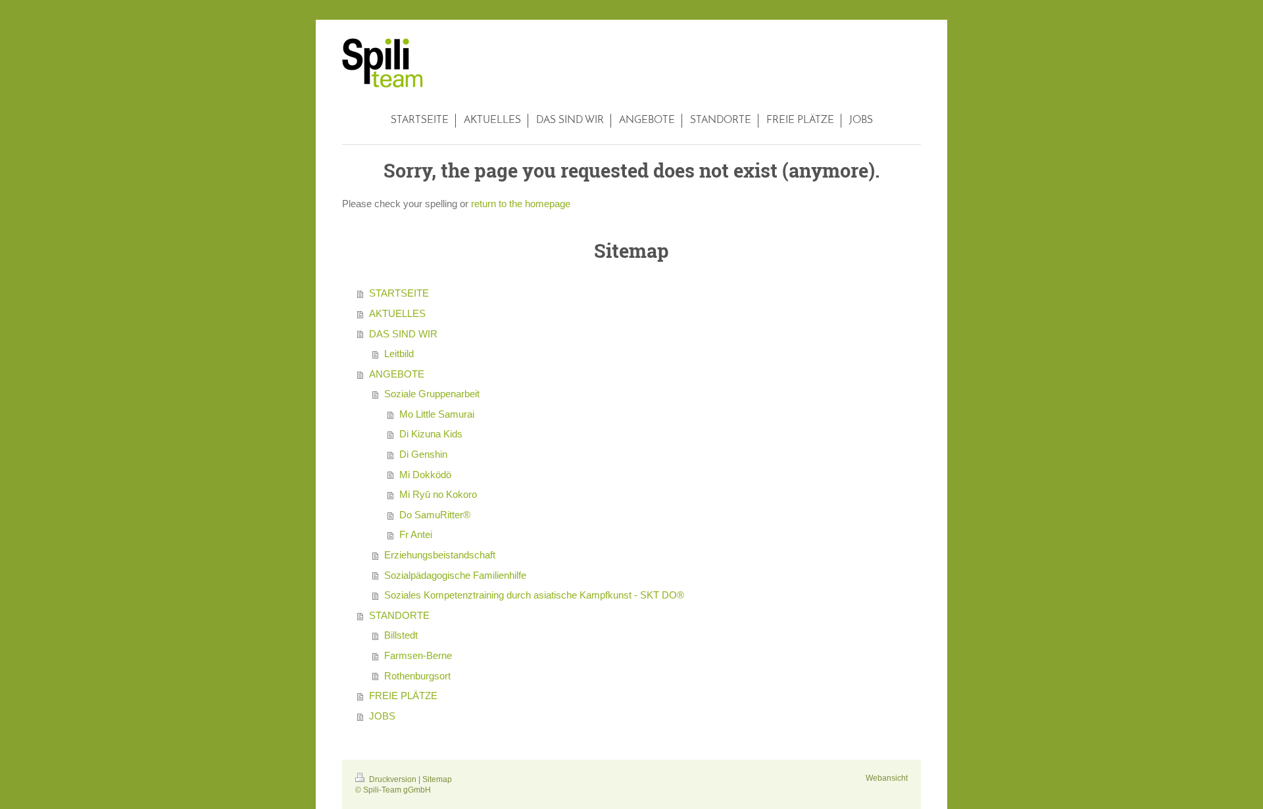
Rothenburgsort (417, 675)
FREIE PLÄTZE (403, 695)
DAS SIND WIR (403, 333)
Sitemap (437, 779)
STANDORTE (399, 615)
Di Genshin (423, 454)
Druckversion (392, 779)
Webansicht (887, 777)
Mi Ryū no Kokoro (438, 494)
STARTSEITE (399, 293)
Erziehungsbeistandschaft (439, 554)
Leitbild (399, 353)
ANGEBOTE (396, 374)
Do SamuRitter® (434, 514)
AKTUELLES (397, 313)
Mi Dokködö (425, 474)
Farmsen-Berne (418, 655)
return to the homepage (520, 203)
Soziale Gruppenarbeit (432, 393)
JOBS (382, 716)
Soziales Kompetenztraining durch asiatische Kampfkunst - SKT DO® (534, 595)
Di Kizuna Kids (430, 433)
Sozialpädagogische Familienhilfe (455, 575)
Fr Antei (415, 534)
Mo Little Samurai (436, 414)
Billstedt (401, 635)
